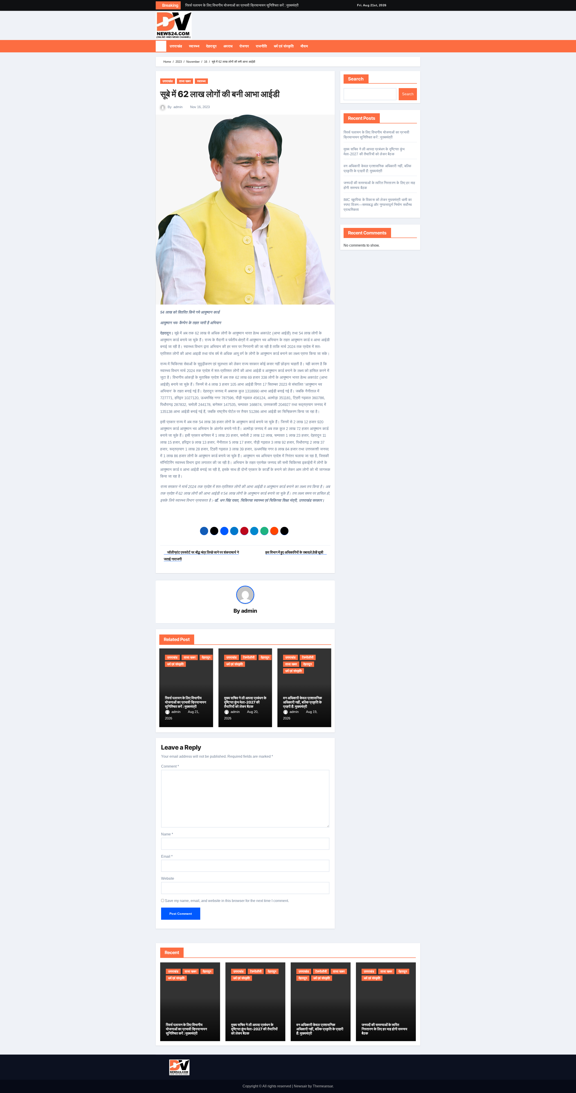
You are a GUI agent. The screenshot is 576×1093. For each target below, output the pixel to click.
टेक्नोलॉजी (248, 657)
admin (177, 107)
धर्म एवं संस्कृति (284, 46)
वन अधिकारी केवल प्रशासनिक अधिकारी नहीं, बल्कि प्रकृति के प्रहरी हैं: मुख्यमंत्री (302, 702)
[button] (419, 46)
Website (167, 878)
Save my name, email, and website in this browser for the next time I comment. (227, 901)
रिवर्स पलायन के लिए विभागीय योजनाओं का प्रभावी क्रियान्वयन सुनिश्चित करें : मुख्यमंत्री (185, 702)
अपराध (228, 46)
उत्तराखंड (176, 46)
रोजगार (244, 46)
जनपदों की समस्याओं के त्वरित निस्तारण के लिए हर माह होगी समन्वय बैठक (384, 1028)
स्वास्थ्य (194, 46)
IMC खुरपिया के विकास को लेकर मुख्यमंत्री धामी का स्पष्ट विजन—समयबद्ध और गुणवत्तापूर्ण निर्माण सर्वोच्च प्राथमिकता (378, 204)
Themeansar (323, 1086)
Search (356, 79)
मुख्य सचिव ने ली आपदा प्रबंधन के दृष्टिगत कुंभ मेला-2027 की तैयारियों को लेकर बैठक (245, 702)
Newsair (300, 1086)
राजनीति (261, 46)
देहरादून (211, 46)
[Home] (161, 46)
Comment (170, 766)
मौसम (304, 46)
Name (167, 834)
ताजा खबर (185, 81)
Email (167, 856)
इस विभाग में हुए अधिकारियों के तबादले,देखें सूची (294, 552)
